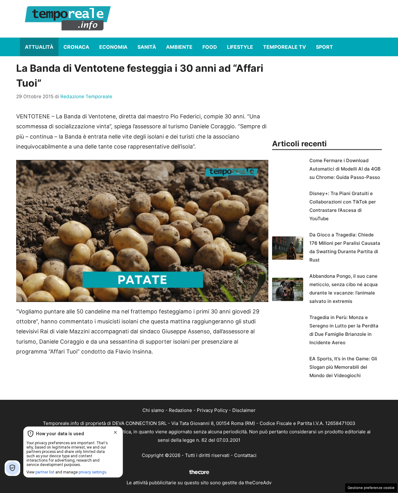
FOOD (209, 47)
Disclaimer (244, 410)
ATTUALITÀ (39, 47)
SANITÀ (146, 47)
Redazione (180, 410)
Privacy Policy (212, 410)
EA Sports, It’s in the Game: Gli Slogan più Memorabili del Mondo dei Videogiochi (343, 367)
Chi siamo (153, 410)
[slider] (135, 297)
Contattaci (245, 455)
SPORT (324, 47)
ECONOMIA (113, 47)
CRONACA (76, 47)
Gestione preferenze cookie (371, 488)
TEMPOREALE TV (284, 47)
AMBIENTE (179, 47)
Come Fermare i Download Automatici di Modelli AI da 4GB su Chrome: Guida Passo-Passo (345, 168)
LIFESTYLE (240, 47)
